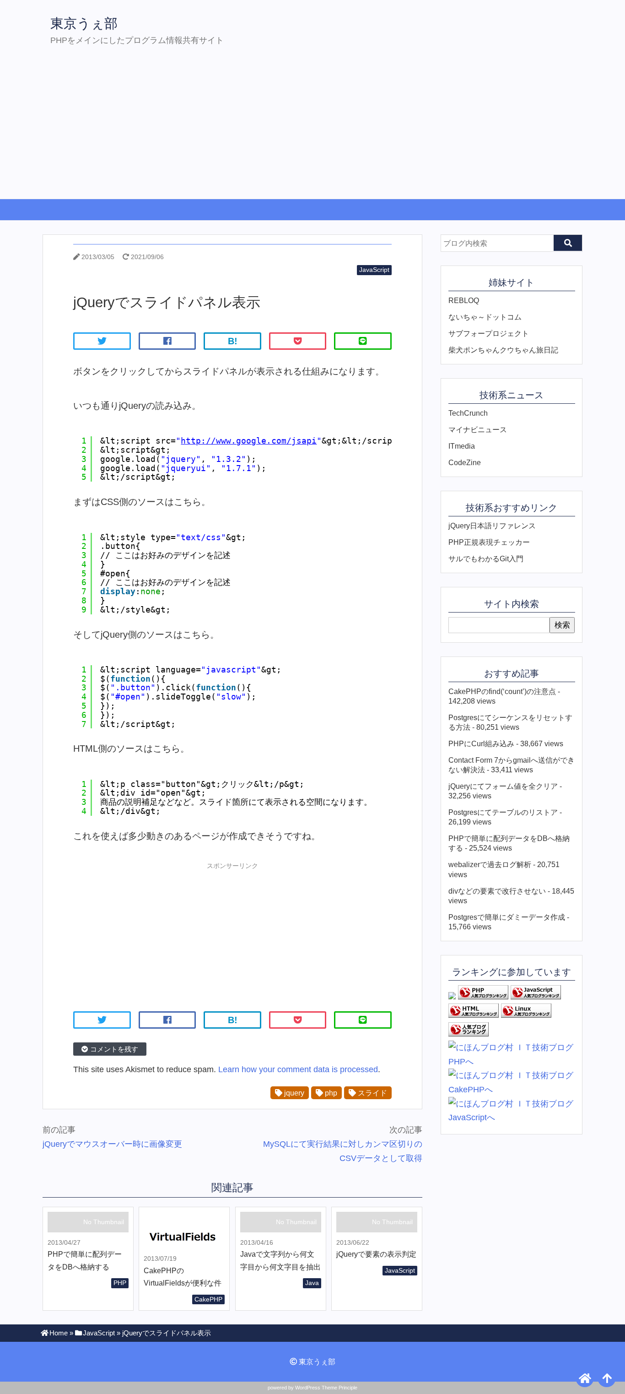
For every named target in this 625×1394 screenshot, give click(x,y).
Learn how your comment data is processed (298, 1069)
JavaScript (374, 269)
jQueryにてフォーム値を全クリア (503, 786)
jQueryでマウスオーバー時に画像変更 (112, 1144)
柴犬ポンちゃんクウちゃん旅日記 (503, 350)
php (330, 1093)
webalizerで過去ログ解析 (489, 864)
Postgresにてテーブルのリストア (503, 812)
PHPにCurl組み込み (481, 743)
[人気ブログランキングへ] (468, 1033)
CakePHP (208, 1299)
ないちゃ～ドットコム (485, 317)
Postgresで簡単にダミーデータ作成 (506, 917)
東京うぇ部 (84, 23)
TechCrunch (468, 413)
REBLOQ (463, 300)
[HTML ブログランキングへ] (473, 1015)
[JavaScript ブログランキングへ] (536, 996)
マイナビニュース (477, 429)
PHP (119, 1282)
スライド (371, 1093)
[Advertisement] (312, 130)
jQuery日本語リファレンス (492, 525)
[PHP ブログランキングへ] (483, 996)
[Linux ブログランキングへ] (526, 1015)
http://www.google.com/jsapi (249, 440)
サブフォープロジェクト (488, 333)
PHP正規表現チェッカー (489, 542)
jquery (293, 1093)
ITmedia (461, 446)
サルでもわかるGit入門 (485, 558)
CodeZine (464, 462)
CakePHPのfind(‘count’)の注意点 (502, 691)
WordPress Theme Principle (326, 1387)
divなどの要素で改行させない (497, 891)
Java (312, 1282)
